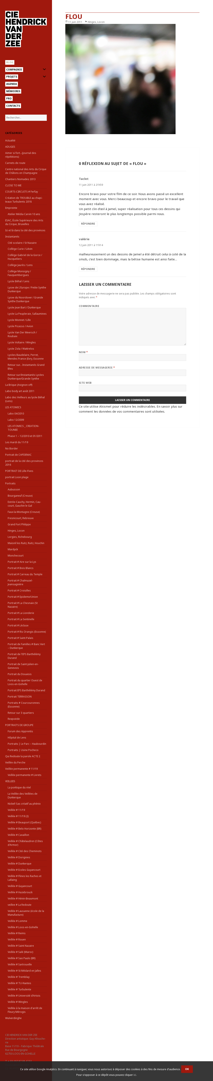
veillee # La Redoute (19, 905)
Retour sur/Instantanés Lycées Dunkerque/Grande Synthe (26, 376)
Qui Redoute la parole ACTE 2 (22, 756)
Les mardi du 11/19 (16, 442)
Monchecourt (16, 555)
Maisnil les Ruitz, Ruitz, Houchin (26, 543)
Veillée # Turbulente (19, 989)
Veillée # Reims (17, 933)
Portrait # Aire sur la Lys (22, 562)
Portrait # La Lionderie (21, 613)
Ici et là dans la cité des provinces (25, 230)
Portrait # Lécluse (18, 625)
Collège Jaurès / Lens (20, 265)
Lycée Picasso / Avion (20, 326)
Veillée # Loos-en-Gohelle (23, 927)
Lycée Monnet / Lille (19, 320)
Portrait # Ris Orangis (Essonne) (27, 631)
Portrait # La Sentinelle (21, 619)
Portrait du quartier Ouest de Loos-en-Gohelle (25, 682)
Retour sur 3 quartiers (21, 713)
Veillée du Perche (15, 762)
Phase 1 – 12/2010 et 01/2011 (25, 436)
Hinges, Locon (16, 530)
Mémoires (13, 91)
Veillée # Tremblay (19, 977)
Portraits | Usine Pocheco (23, 750)
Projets (11, 76)
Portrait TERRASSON (20, 696)
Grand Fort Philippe (19, 524)
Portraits (10, 483)
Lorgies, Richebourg (20, 537)
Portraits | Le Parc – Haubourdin (27, 744)
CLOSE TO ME (13, 185)
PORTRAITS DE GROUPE (19, 725)
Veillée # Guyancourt (20, 886)
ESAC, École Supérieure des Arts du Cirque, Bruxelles (24, 222)
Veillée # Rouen (17, 939)
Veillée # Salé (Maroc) (20, 952)
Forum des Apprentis (20, 731)
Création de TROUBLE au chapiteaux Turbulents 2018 (23, 199)
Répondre (88, 223)
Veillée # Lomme (17, 921)
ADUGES (10, 146)
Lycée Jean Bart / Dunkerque (24, 307)
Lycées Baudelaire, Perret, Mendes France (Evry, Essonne (26, 356)
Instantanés (12, 236)
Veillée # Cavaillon (18, 835)
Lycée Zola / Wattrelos (21, 348)
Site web (85, 383)
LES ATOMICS (13, 407)
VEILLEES (10, 781)
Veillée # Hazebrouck (20, 892)
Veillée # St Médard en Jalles (24, 970)
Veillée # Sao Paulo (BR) (21, 958)
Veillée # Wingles (18, 1002)
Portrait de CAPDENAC (18, 454)
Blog (9, 62)
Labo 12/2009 (16, 420)
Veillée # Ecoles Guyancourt (24, 870)
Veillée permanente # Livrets (24, 775)
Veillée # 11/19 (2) (18, 816)
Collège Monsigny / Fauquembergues (19, 273)
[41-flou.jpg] (132, 79)
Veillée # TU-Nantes (19, 983)
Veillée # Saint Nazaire (21, 945)
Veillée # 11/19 (16, 810)
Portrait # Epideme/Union (23, 597)
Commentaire (89, 306)
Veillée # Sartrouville (20, 964)
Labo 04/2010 (16, 413)
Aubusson (14, 489)
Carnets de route (15, 163)
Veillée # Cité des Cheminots (25, 851)
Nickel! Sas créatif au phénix (24, 803)
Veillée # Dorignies (19, 857)
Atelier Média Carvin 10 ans (24, 214)
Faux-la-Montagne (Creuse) (24, 512)
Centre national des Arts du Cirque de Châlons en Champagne (25, 171)
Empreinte (11, 208)
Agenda (11, 84)
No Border (11, 448)
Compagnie (14, 69)
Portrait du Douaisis (20, 674)
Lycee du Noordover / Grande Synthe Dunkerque (25, 299)
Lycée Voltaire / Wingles (22, 342)
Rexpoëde (14, 719)
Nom (83, 352)
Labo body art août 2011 (20, 391)
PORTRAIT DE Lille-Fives (19, 471)
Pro (9, 98)
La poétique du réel (19, 787)
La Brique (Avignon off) (18, 385)
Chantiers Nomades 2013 (20, 179)
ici (135, 1075)
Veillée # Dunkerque (19, 863)
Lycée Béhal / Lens (18, 281)
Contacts (13, 106)
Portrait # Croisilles (19, 590)
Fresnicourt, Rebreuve (21, 518)
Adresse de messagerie (97, 367)
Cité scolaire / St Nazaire (22, 243)
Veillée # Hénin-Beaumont (23, 898)
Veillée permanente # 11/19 (21, 769)
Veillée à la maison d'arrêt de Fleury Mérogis (25, 1010)
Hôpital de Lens (17, 737)
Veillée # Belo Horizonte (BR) (24, 828)
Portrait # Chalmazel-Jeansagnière (20, 582)
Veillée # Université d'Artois (24, 995)
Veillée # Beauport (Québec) (24, 822)
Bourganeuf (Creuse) (20, 495)
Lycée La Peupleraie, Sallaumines (27, 313)
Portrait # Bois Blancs (20, 568)
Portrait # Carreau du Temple (25, 574)
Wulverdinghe (13, 1018)
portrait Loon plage (16, 477)
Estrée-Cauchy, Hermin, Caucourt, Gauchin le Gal (24, 503)
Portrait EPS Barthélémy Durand (26, 690)
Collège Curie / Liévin (20, 249)
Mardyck (13, 549)
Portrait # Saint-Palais (20, 638)
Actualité (10, 140)
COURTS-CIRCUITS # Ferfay (21, 191)
